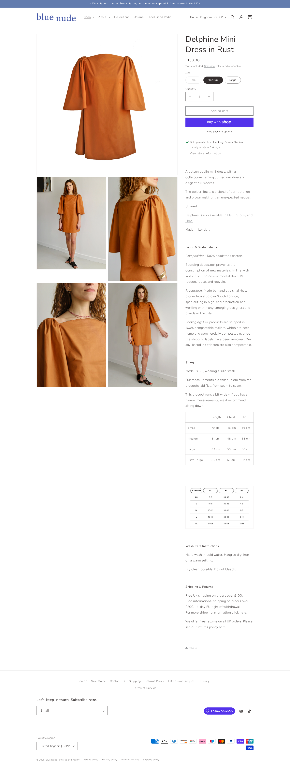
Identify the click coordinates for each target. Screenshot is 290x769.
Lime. (189, 221)
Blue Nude (51, 760)
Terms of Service (145, 688)
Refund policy (90, 759)
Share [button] (193, 648)
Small (195, 81)
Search (82, 681)
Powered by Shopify (69, 760)
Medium (213, 80)
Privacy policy (109, 759)
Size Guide (98, 681)
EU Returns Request (182, 681)
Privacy (204, 681)
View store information (205, 153)
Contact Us (117, 681)
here (222, 627)
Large (233, 80)
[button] (88, 17)
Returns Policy (154, 681)
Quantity (190, 88)
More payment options (220, 131)
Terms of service (130, 759)
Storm (240, 215)
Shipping (209, 66)
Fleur (231, 215)
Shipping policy (151, 759)
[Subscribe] (103, 710)
